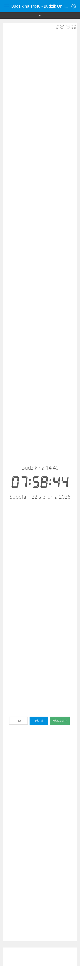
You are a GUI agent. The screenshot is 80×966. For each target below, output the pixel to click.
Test (18, 720)
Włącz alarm (60, 720)
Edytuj (39, 720)
